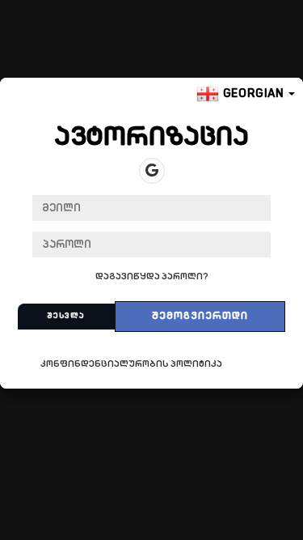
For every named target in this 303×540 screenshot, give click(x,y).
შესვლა (66, 316)
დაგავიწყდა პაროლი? (151, 277)
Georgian (253, 94)
